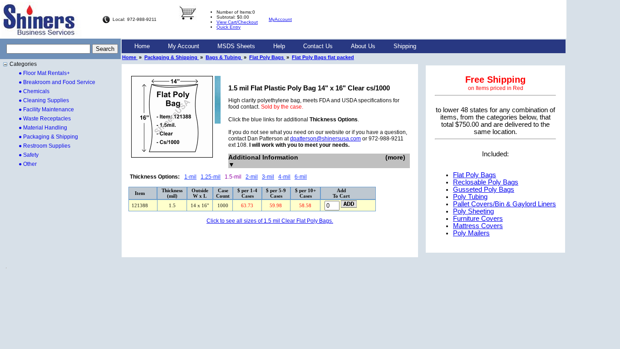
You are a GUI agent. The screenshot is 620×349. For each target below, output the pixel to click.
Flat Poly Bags (267, 57)
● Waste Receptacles (45, 118)
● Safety (29, 155)
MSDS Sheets (236, 46)
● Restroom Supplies (44, 146)
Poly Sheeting (473, 211)
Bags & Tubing (224, 57)
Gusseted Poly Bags (483, 189)
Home (142, 46)
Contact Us (318, 46)
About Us (363, 46)
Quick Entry (229, 27)
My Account (183, 46)
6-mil (301, 177)
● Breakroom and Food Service (57, 82)
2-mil (252, 177)
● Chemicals (34, 91)
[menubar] (275, 46)
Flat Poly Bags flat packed (323, 57)
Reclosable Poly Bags (485, 182)
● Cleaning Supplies (44, 100)
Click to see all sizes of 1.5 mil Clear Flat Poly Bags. (270, 221)
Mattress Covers (478, 225)
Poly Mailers (471, 233)
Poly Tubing (470, 196)
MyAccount (280, 19)
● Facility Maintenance (46, 109)
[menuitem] (142, 46)
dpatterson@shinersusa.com (325, 138)
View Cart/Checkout (237, 22)
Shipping (405, 46)
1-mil (190, 177)
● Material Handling (43, 128)
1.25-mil (211, 177)
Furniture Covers (478, 218)
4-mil (284, 177)
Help (279, 46)
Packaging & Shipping (171, 57)
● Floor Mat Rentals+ (44, 73)
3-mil (268, 177)
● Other (28, 164)
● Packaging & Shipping (48, 137)
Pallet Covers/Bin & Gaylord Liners (504, 204)
